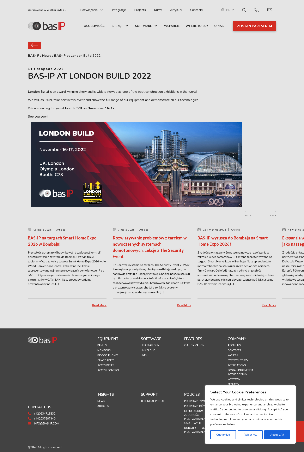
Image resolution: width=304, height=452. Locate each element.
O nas (219, 26)
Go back (34, 45)
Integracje (119, 10)
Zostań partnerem (254, 26)
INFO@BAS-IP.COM (46, 424)
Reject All (250, 435)
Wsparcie (172, 26)
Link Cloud (148, 350)
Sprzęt (117, 26)
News (101, 401)
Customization (194, 345)
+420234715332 (44, 414)
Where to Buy (197, 26)
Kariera (233, 355)
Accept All (277, 435)
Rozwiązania (89, 10)
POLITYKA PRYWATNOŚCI (199, 401)
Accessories (105, 365)
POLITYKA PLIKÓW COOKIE (200, 406)
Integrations (237, 365)
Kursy (158, 10)
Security (233, 384)
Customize (223, 435)
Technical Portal (153, 401)
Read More (99, 305)
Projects (140, 10)
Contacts (196, 10)
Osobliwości (94, 26)
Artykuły (176, 10)
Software (143, 26)
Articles (103, 406)
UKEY (144, 355)
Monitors (103, 350)
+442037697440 (44, 419)
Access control (108, 370)
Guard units (105, 360)
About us (234, 345)
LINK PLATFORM (150, 345)
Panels (102, 345)
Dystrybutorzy (238, 360)
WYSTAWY (234, 379)
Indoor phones (107, 355)
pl (228, 10)
